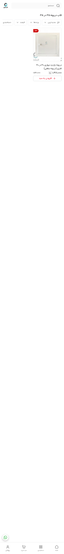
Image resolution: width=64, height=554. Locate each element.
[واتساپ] (5, 537)
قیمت (22, 22)
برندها (36, 22)
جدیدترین (52, 22)
